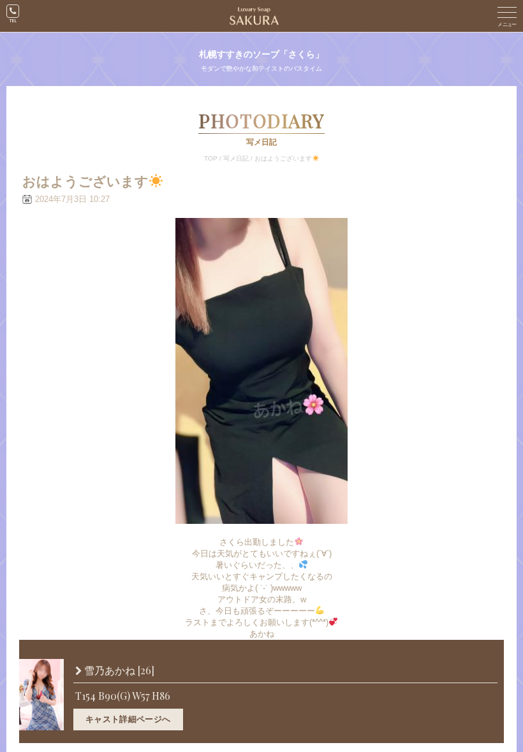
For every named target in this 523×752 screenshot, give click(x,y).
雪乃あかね (118, 670)
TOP (210, 158)
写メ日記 (236, 158)
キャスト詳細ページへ (128, 719)
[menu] (507, 16)
